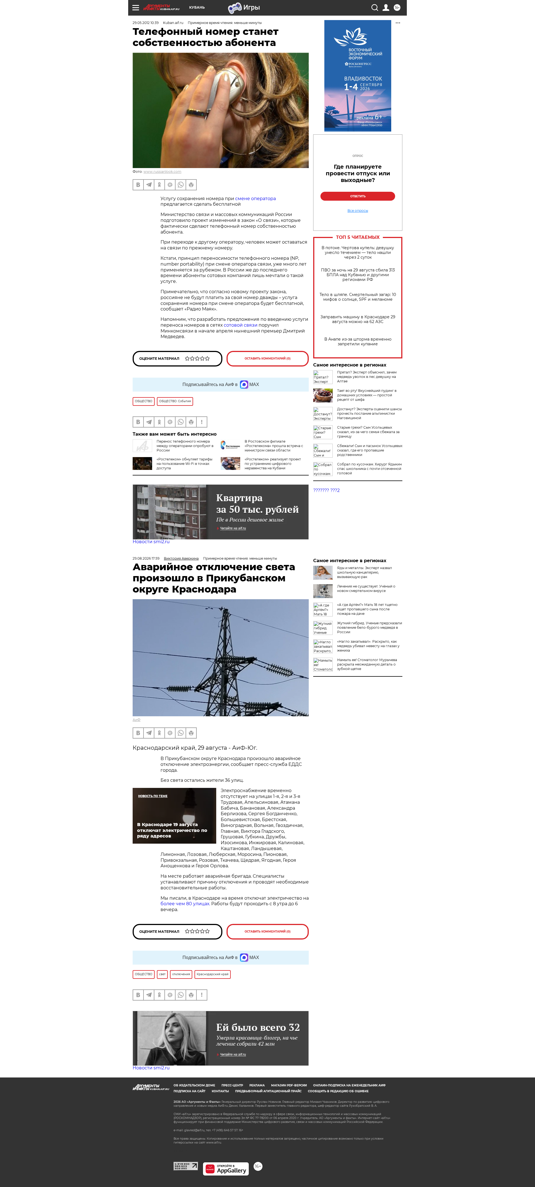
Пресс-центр (232, 1085)
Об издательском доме (194, 1085)
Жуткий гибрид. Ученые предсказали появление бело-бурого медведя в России (369, 627)
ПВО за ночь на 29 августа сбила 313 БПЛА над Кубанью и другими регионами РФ (358, 275)
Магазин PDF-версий (289, 1085)
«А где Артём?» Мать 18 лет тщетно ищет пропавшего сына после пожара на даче (367, 609)
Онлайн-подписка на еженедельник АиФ (349, 1085)
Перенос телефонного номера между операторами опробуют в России (185, 445)
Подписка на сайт (189, 1091)
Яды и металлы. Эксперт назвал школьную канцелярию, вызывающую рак (364, 572)
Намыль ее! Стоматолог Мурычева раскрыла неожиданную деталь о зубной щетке (367, 664)
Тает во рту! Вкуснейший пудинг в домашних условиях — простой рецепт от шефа (367, 395)
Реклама (257, 1085)
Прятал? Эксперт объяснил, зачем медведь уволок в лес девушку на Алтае (367, 376)
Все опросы (357, 210)
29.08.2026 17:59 (146, 558)
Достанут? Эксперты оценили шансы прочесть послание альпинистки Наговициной (369, 413)
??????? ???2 (326, 490)
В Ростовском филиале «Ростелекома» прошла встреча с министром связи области (274, 445)
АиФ (136, 720)
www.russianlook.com (162, 171)
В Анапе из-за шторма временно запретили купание (357, 341)
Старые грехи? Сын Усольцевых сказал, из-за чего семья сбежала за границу (368, 431)
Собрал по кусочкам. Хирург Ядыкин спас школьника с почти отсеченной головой (369, 468)
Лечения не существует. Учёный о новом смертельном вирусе (366, 588)
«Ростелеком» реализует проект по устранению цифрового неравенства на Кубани (273, 463)
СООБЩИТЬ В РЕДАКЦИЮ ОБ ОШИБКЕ (338, 1091)
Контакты (220, 1091)
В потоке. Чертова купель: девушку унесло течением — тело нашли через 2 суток (358, 253)
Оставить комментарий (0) (268, 358)
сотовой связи (241, 325)
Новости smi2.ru (151, 541)
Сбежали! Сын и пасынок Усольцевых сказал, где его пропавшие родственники (369, 450)
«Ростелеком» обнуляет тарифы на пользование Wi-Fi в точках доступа (184, 463)
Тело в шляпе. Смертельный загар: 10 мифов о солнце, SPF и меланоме (358, 297)
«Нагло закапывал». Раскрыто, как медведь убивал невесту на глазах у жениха (368, 645)
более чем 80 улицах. (185, 903)
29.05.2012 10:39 (146, 23)
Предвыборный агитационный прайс (268, 1091)
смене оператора (255, 198)
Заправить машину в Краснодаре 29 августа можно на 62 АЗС (357, 319)
